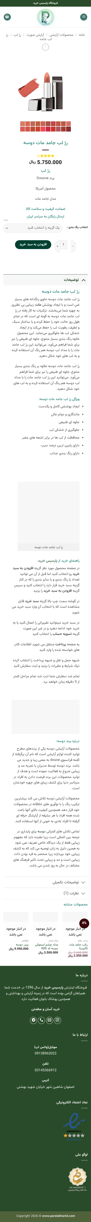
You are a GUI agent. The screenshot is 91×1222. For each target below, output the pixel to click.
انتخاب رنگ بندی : (77, 227)
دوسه (42, 831)
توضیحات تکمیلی (66, 882)
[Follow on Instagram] (57, 1020)
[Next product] (45, 47)
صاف (5, 220)
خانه (82, 35)
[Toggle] (83, 280)
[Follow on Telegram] (33, 1020)
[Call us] (41, 1020)
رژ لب (17, 35)
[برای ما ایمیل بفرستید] (49, 1020)
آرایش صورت (35, 35)
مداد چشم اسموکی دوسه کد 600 (46, 947)
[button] (83, 17)
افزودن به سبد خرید (33, 244)
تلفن (45, 1063)
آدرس (45, 1080)
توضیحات (71, 280)
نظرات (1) (71, 893)
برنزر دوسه (22, 945)
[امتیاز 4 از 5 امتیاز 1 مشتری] (45, 155)
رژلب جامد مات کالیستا (78, 947)
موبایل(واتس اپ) (45, 1047)
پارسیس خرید (47, 561)
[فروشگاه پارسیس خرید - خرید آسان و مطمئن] (45, 17)
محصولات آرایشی (61, 35)
